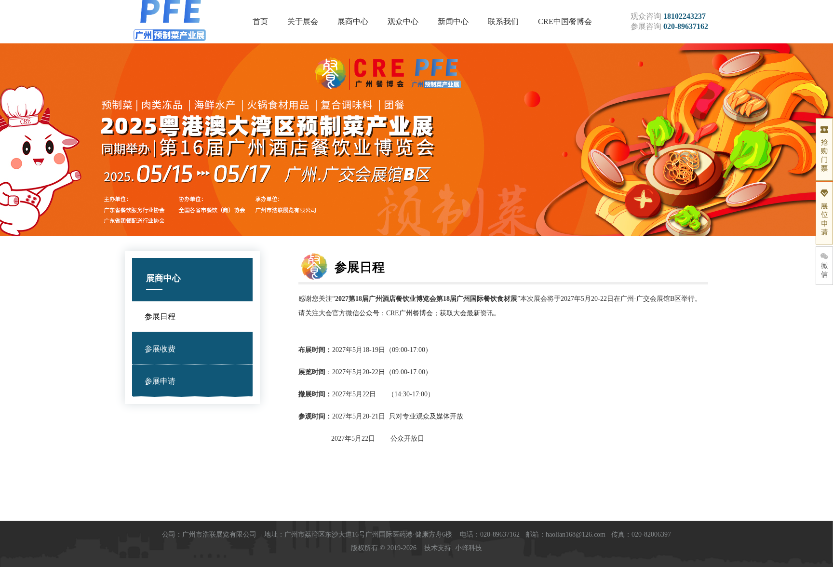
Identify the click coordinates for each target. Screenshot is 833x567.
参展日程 (160, 316)
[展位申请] (824, 213)
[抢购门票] (824, 149)
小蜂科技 (468, 548)
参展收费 (160, 349)
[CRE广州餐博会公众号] (824, 265)
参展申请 (160, 381)
